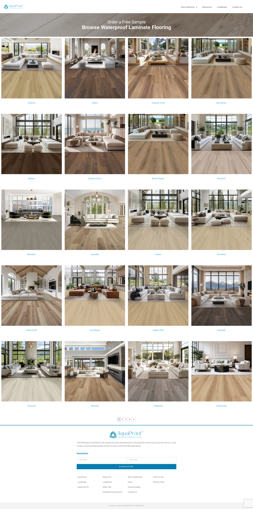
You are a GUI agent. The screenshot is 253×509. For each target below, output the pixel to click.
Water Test (107, 487)
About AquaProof (135, 477)
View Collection (188, 7)
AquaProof (81, 477)
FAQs (130, 482)
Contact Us (237, 7)
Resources (207, 7)
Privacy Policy (158, 482)
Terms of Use (158, 477)
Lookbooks (222, 7)
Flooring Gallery (134, 487)
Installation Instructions (112, 492)
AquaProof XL (83, 487)
